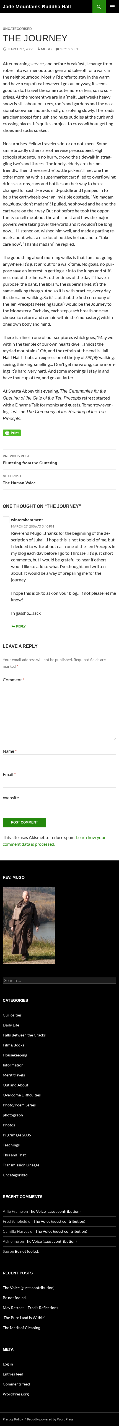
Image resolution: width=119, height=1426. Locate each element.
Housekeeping (15, 1055)
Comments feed (16, 1384)
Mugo (46, 49)
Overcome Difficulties (22, 1095)
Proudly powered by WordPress (50, 1419)
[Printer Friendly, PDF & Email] (12, 433)
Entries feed (13, 1374)
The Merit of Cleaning (21, 1327)
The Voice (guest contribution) (55, 1211)
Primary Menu (112, 6)
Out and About (15, 1085)
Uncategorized (15, 1175)
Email (9, 774)
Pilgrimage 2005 (17, 1135)
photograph (13, 1115)
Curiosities (12, 1015)
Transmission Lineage (21, 1165)
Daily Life (11, 1025)
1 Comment (70, 49)
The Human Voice (19, 479)
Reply (21, 626)
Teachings (11, 1145)
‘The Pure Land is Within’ (24, 1317)
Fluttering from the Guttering (30, 459)
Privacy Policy (13, 1419)
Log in (8, 1364)
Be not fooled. (27, 1251)
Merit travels (14, 1075)
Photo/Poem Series (19, 1105)
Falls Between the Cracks (24, 1035)
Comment (13, 679)
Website (11, 797)
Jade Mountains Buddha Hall (37, 6)
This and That (14, 1155)
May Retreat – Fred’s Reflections (30, 1307)
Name (10, 751)
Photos (9, 1125)
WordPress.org (16, 1394)
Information (13, 1065)
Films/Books (13, 1045)
